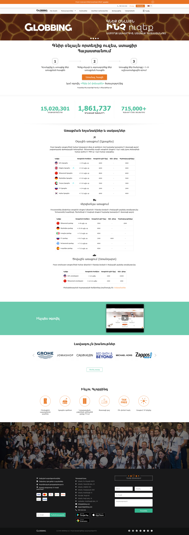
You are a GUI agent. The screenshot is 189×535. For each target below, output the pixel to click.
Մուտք (131, 6)
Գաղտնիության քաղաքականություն (51, 484)
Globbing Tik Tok (137, 531)
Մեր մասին (53, 11)
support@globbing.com (85, 507)
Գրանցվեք (47, 67)
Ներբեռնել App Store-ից (83, 515)
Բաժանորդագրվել (57, 515)
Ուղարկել (143, 511)
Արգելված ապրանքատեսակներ (49, 478)
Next (156, 355)
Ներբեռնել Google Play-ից (98, 515)
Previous (33, 355)
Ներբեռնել (83, 521)
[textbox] (143, 489)
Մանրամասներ (120, 288)
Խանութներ (83, 11)
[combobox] (144, 489)
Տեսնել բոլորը (94, 370)
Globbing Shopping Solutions (41, 10)
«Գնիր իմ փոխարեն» (92, 83)
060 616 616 (123, 6)
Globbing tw (152, 531)
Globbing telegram (148, 531)
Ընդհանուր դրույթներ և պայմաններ (51, 481)
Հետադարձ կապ (80, 478)
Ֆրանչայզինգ (116, 11)
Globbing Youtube (144, 531)
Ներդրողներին (130, 11)
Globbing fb (129, 531)
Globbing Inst (133, 531)
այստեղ (105, 2)
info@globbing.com (84, 504)
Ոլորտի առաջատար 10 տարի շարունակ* (47, 488)
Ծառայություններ (67, 11)
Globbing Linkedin (140, 531)
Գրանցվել (140, 6)
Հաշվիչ (144, 11)
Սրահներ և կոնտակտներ (99, 11)
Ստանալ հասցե (94, 77)
